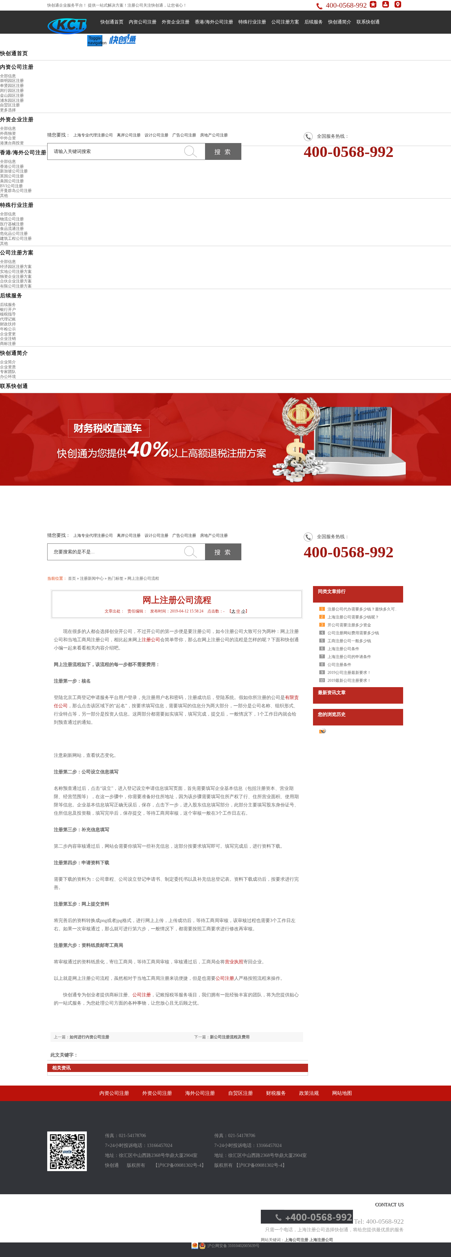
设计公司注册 (156, 135)
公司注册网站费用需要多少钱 (353, 633)
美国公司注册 (12, 181)
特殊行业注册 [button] (17, 205)
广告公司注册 (184, 135)
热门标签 (115, 578)
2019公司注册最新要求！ (349, 672)
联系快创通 (368, 21)
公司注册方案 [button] (17, 252)
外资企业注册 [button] (17, 119)
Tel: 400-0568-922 (379, 1221)
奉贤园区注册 (12, 85)
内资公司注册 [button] (17, 67)
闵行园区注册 (12, 90)
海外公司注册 (200, 1093)
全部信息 (8, 76)
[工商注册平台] (67, 1169)
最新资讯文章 (332, 692)
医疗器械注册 (12, 224)
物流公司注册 (12, 219)
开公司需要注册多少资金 (349, 625)
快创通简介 (339, 21)
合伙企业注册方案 (16, 281)
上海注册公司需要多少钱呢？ (353, 617)
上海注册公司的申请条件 (349, 656)
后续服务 (313, 21)
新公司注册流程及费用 (230, 1037)
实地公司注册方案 (16, 271)
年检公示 (8, 329)
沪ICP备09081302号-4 (179, 1165)
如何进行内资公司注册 (89, 1037)
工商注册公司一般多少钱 (349, 641)
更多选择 (8, 110)
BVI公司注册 (11, 186)
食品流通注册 (12, 228)
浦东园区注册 (12, 100)
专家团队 (8, 371)
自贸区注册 (10, 105)
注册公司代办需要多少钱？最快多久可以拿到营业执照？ (377, 609)
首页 (72, 578)
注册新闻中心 (92, 578)
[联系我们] (398, 6)
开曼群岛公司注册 (16, 190)
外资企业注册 (176, 21)
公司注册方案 (285, 21)
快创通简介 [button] (14, 353)
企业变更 (8, 334)
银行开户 (8, 309)
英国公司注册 (12, 176)
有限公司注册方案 (16, 286)
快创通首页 (111, 21)
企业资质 (8, 367)
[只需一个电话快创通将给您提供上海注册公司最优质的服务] (307, 1222)
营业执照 (234, 961)
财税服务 (276, 1093)
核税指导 (8, 314)
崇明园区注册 (12, 80)
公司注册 (225, 978)
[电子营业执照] (194, 1245)
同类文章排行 (332, 591)
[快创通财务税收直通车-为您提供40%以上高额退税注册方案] (225, 439)
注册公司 (151, 639)
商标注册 (8, 343)
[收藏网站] (373, 6)
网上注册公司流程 (143, 578)
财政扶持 (8, 324)
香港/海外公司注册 (214, 21)
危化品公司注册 (14, 233)
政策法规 (309, 1093)
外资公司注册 (157, 1093)
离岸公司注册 (129, 135)
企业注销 (8, 338)
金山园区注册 (12, 95)
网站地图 (342, 1093)
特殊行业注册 (252, 21)
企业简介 (8, 362)
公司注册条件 (339, 664)
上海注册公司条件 (343, 649)
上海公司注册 (296, 1240)
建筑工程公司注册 (16, 238)
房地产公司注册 (214, 135)
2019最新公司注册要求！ (349, 680)
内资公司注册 (142, 21)
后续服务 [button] (11, 295)
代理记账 (8, 319)
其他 (4, 195)
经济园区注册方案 (16, 266)
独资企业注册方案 (16, 276)
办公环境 (8, 376)
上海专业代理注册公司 (93, 135)
